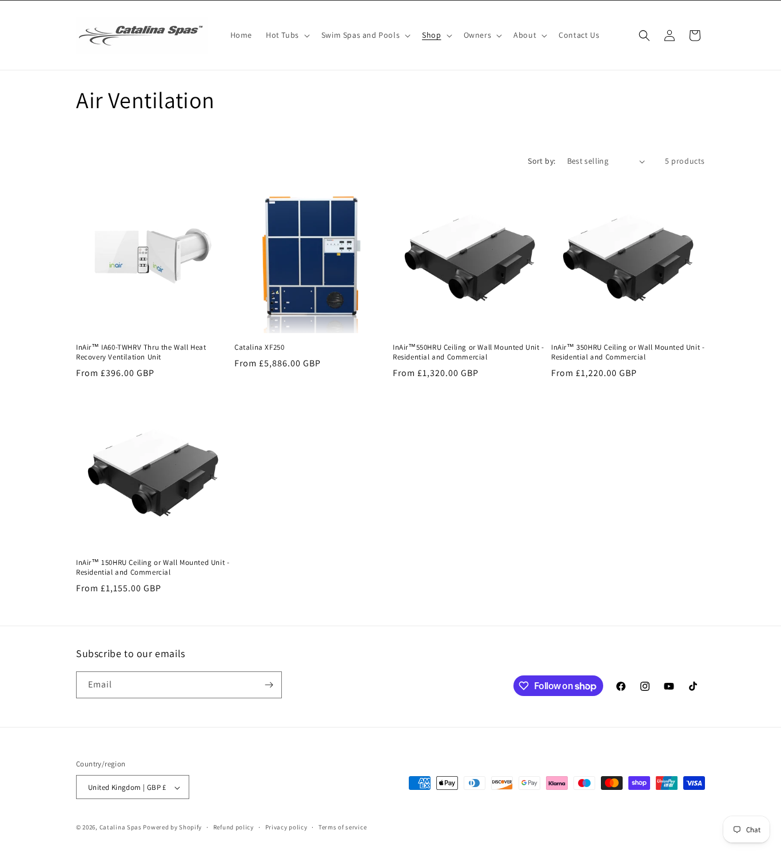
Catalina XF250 (259, 347)
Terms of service (342, 827)
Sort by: (541, 161)
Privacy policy (286, 827)
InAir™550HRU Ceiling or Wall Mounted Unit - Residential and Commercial (468, 352)
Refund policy (233, 827)
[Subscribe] (268, 684)
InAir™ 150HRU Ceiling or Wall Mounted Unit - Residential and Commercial (152, 567)
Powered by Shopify (172, 828)
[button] (286, 35)
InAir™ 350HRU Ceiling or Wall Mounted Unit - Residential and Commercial (627, 352)
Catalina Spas (120, 828)
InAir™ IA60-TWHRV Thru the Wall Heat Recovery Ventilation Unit (141, 352)
